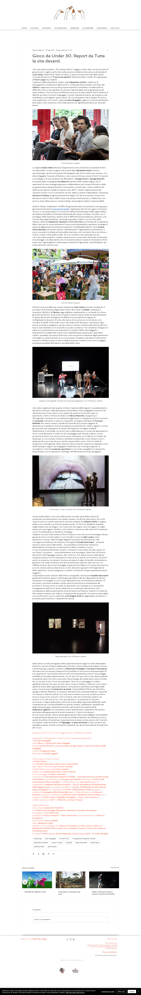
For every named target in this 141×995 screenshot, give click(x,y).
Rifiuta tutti (121, 991)
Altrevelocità (52, 847)
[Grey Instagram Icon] (70, 939)
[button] (34, 28)
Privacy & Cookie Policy (110, 952)
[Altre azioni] (107, 50)
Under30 (69, 843)
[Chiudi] (138, 991)
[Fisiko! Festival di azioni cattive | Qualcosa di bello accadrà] (104, 879)
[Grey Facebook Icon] (67, 939)
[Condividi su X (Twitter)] (38, 854)
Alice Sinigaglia (50, 839)
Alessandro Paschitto (41, 843)
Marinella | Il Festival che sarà (69, 893)
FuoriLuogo (38, 839)
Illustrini (44, 939)
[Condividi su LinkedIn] (43, 854)
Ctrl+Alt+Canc (64, 839)
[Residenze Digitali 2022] (37, 879)
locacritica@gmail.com (76, 960)
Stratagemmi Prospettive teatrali (83, 839)
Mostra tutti (115, 867)
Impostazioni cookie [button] (107, 991)
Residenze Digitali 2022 (35, 892)
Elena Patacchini (81, 843)
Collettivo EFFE (39, 847)
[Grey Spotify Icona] (73, 939)
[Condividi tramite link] (49, 854)
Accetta (131, 991)
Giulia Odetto (95, 843)
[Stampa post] (54, 854)
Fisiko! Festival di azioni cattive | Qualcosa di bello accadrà (103, 893)
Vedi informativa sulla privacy (75, 992)
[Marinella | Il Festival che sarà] (71, 879)
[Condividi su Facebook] (33, 854)
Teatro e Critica (57, 843)
